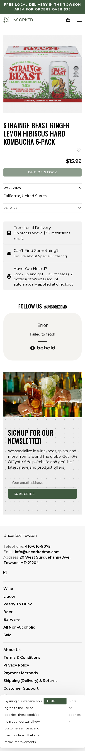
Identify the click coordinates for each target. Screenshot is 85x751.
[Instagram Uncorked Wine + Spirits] (5, 573)
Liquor (9, 596)
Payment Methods (20, 673)
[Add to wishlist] (78, 151)
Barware (11, 619)
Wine (8, 589)
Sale (7, 635)
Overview (12, 187)
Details (10, 207)
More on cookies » (74, 711)
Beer (8, 612)
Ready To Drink (17, 604)
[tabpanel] (42, 74)
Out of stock (42, 172)
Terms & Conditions (21, 657)
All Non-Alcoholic (19, 627)
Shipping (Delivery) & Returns (30, 681)
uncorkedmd (55, 307)
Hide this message (55, 701)
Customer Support (21, 688)
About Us (12, 650)
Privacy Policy (16, 665)
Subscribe (24, 494)
